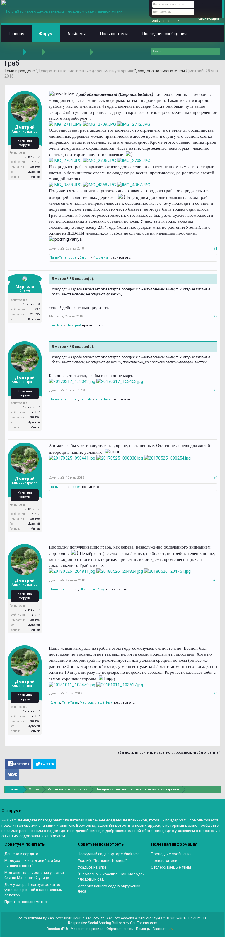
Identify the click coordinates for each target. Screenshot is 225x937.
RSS (178, 929)
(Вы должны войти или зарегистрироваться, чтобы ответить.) (169, 752)
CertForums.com (143, 923)
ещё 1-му (103, 399)
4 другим (100, 257)
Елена (55, 702)
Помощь (143, 929)
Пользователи (114, 33)
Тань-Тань (58, 257)
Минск (35, 176)
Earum (85, 257)
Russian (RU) (57, 929)
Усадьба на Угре (92, 867)
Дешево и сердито (21, 854)
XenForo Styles (150, 918)
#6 (215, 693)
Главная (16, 33)
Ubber (73, 257)
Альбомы (76, 33)
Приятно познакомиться (26, 902)
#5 (215, 580)
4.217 (36, 162)
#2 (215, 316)
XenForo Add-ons (120, 918)
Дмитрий (195, 70)
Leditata (56, 325)
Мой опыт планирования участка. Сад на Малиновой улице (34, 875)
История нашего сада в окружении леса (109, 888)
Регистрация (208, 19)
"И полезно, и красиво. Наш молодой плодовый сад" (111, 876)
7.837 (36, 309)
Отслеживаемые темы (171, 867)
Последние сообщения (164, 33)
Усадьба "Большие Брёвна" (102, 860)
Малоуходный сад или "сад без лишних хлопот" (32, 863)
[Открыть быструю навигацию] (217, 789)
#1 (215, 248)
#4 (215, 477)
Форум (46, 33)
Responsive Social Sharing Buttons (96, 923)
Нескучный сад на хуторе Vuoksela (108, 854)
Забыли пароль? (165, 21)
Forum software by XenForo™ (61, 918)
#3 (215, 390)
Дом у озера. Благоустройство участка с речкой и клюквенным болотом (33, 889)
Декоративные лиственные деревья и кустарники (85, 70)
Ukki (83, 589)
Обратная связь (119, 929)
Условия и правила (87, 929)
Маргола (25, 286)
